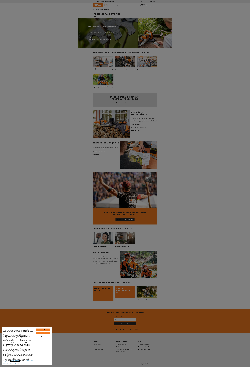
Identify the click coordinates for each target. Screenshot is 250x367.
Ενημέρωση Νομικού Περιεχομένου (11, 363)
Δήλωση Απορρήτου (15, 360)
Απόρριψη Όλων (43, 333)
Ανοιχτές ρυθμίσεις (43, 336)
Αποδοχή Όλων (43, 329)
